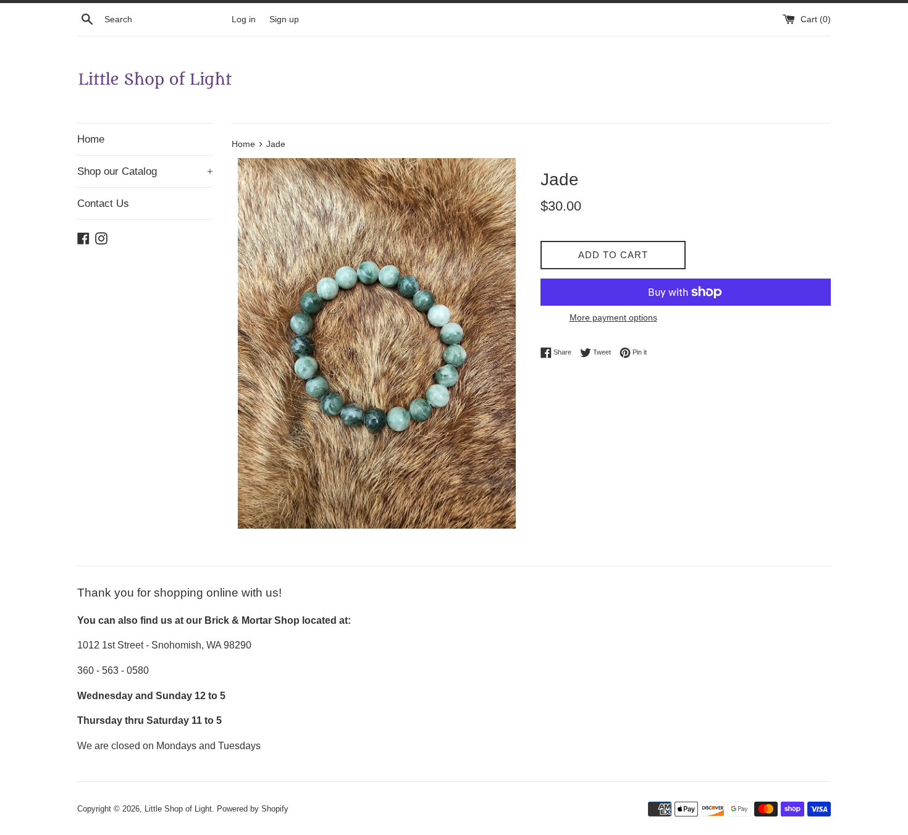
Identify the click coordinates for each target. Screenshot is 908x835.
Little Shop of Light (178, 808)
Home (90, 139)
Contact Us (103, 203)
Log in (244, 19)
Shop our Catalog (145, 171)
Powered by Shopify (252, 808)
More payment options (613, 317)
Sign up (284, 19)
